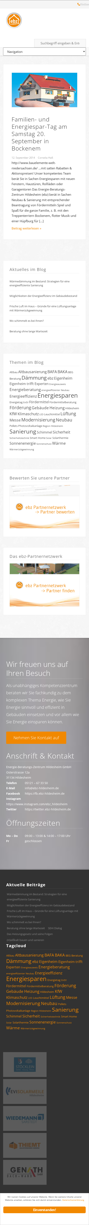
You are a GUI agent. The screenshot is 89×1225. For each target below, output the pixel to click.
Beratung (15, 378)
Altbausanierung (32, 371)
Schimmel (44, 432)
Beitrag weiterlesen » (26, 228)
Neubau (64, 420)
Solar (49, 438)
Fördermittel (39, 402)
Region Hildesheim (53, 426)
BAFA (52, 371)
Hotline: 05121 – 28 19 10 (79, 5)
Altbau (14, 372)
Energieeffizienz (23, 396)
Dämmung (34, 377)
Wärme (59, 443)
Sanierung (23, 431)
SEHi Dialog (55, 928)
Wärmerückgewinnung (22, 449)
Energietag (16, 402)
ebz (50, 378)
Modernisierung (38, 420)
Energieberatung (25, 389)
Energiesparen (57, 395)
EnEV (26, 402)
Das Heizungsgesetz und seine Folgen (30, 934)
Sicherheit (61, 432)
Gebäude (40, 407)
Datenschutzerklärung (73, 1199)
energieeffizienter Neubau (55, 390)
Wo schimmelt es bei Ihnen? (27, 321)
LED (41, 414)
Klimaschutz (28, 413)
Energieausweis (57, 384)
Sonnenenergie (23, 443)
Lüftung (68, 413)
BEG (70, 372)
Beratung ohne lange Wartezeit (29, 331)
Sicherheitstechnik (19, 438)
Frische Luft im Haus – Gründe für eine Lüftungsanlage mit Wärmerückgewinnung (43, 308)
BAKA (62, 371)
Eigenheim (63, 378)
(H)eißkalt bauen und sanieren (25, 940)
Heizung (57, 407)
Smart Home (38, 438)
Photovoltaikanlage (30, 426)
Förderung (20, 407)
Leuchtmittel (52, 414)
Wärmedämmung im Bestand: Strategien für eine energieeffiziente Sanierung (40, 283)
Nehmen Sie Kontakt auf (36, 738)
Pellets (14, 426)
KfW (13, 413)
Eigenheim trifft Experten (29, 383)
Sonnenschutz (44, 443)
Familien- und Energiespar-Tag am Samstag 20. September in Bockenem (39, 133)
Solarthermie (60, 438)
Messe (15, 420)
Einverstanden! (44, 1210)
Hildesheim (72, 408)
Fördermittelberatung (62, 402)
